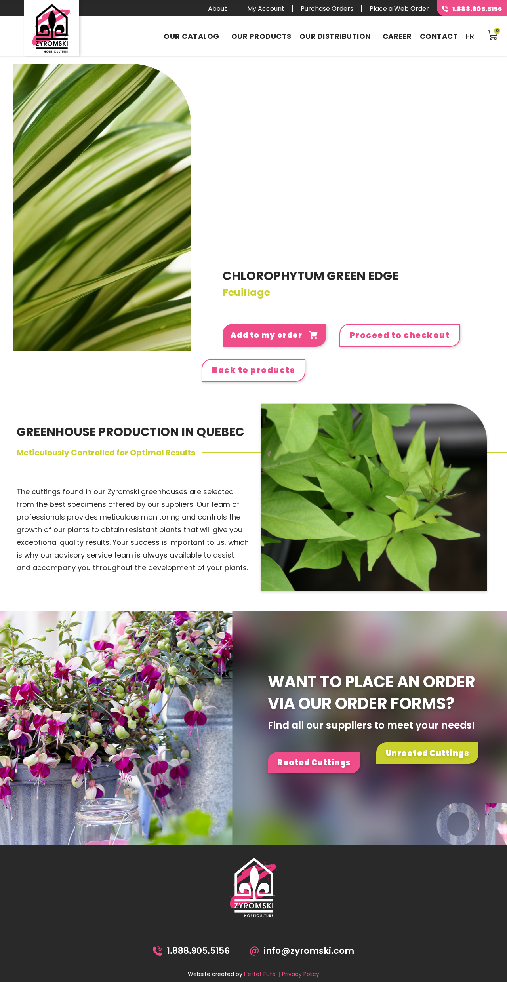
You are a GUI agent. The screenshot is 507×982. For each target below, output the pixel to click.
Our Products (261, 36)
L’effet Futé (260, 974)
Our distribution (335, 36)
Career (397, 36)
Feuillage (246, 292)
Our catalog (191, 36)
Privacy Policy (300, 974)
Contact (439, 36)
